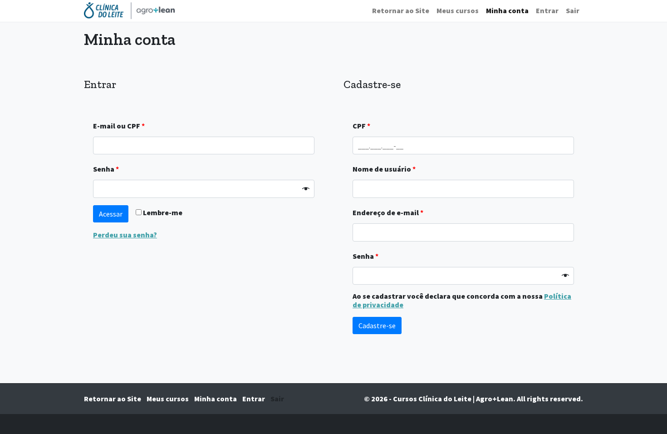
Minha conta (507, 10)
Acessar (111, 213)
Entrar (547, 10)
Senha (106, 168)
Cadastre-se (377, 325)
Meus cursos (457, 10)
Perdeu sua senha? (125, 234)
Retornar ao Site (400, 10)
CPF (361, 125)
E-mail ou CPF (119, 125)
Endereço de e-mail (388, 212)
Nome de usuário (384, 168)
